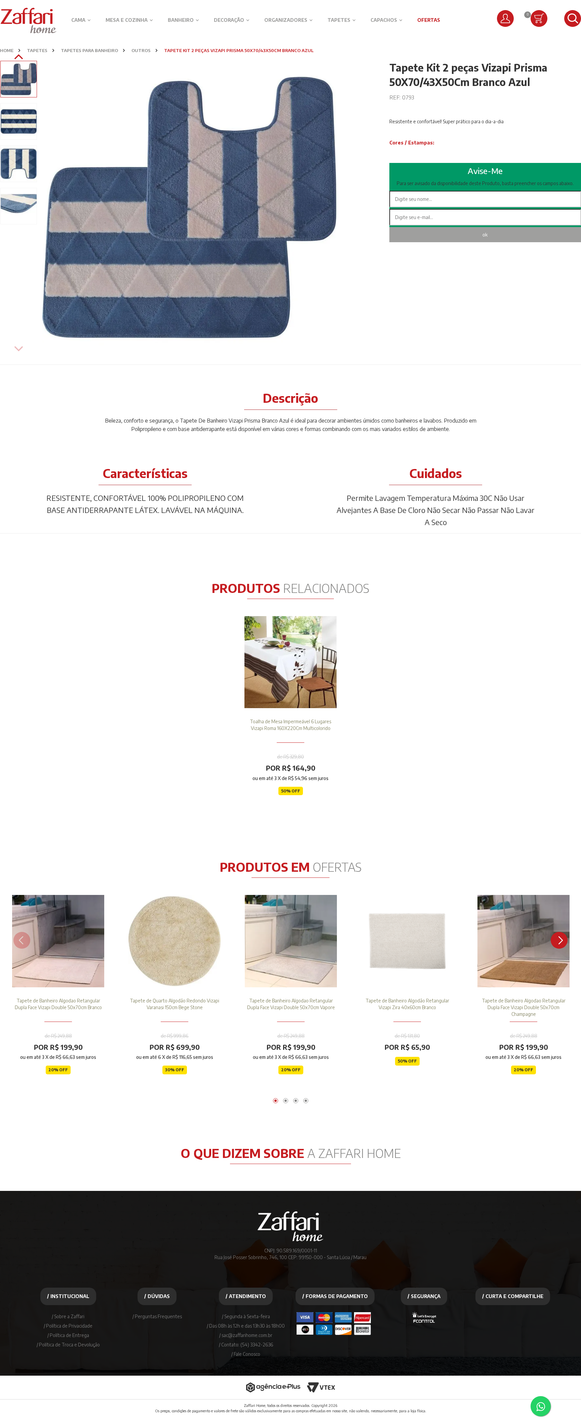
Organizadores (285, 20)
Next (19, 57)
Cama (78, 20)
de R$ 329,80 (290, 757)
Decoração (229, 20)
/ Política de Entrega (68, 1335)
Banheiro (181, 20)
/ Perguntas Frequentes (157, 1316)
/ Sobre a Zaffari (68, 1316)
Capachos (384, 20)
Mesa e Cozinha (127, 20)
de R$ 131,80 (407, 1036)
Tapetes (338, 20)
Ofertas (428, 20)
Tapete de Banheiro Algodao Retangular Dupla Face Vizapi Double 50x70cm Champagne (524, 1007)
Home (6, 50)
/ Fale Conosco (245, 1354)
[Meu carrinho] (539, 18)
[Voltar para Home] (290, 1244)
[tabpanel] (290, 715)
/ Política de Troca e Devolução (68, 1344)
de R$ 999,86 (174, 1036)
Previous (19, 349)
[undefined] (189, 207)
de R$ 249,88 (58, 1036)
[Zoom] (18, 79)
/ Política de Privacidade (68, 1326)
